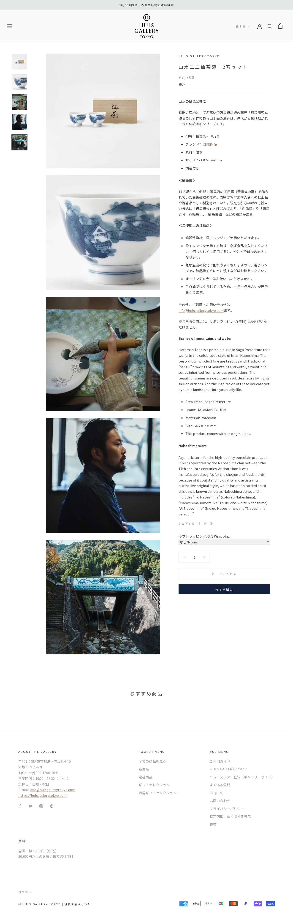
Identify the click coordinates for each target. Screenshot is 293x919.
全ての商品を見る (152, 761)
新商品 (144, 769)
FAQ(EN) (216, 792)
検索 (213, 824)
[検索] (270, 26)
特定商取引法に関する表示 (230, 816)
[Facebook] (199, 523)
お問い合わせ (220, 800)
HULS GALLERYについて (229, 769)
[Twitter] (205, 523)
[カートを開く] (280, 26)
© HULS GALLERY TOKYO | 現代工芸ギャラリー (56, 904)
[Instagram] (41, 806)
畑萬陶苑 (210, 144)
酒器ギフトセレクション (157, 792)
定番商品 (145, 777)
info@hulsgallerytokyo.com (201, 310)
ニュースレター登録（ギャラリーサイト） (242, 777)
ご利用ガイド (220, 761)
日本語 (241, 26)
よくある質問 (220, 784)
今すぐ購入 (224, 589)
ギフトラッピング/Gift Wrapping (204, 536)
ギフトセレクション (154, 784)
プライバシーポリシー (227, 808)
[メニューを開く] (9, 26)
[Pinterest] (211, 523)
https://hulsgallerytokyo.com (42, 795)
